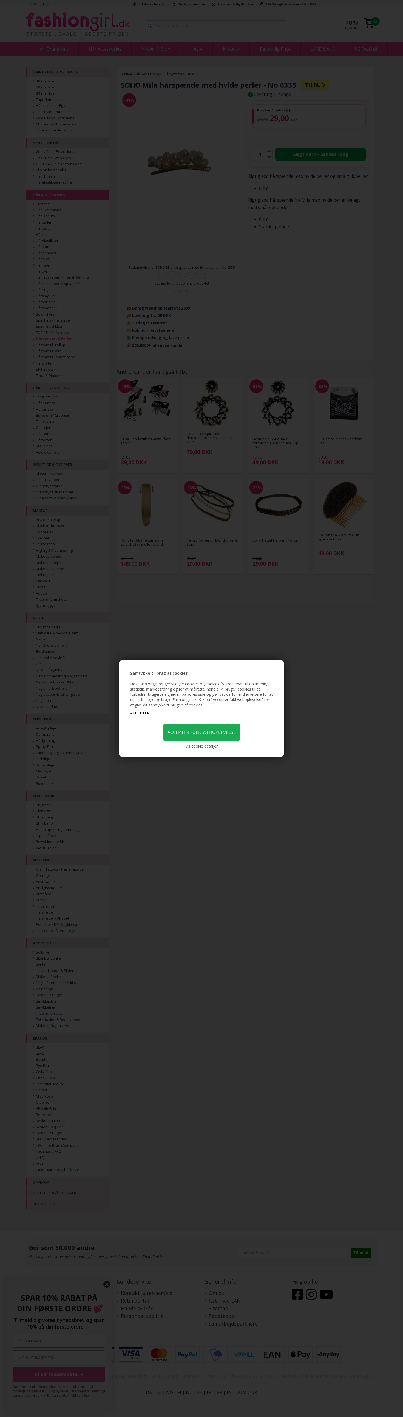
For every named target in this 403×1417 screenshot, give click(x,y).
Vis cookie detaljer (201, 746)
